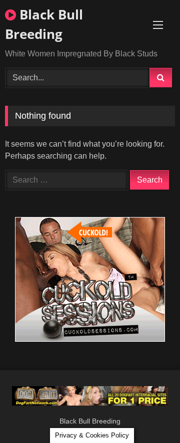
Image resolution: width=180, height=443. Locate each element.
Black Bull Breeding (44, 24)
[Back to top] (149, 413)
